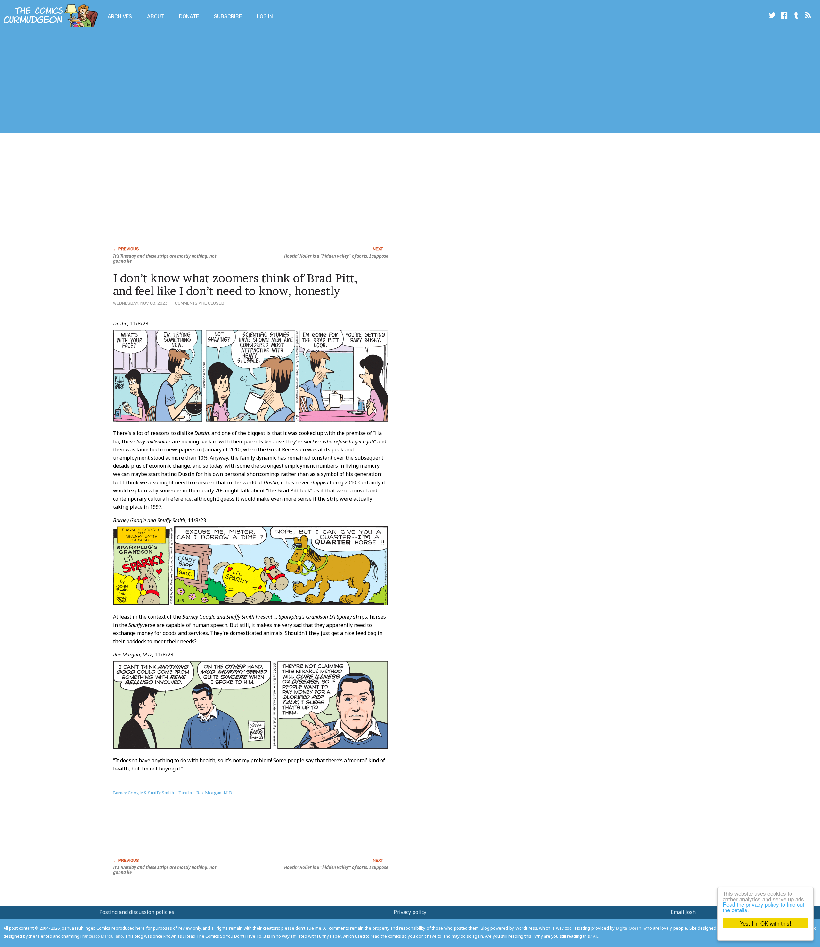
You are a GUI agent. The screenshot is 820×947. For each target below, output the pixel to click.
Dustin (185, 792)
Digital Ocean (629, 928)
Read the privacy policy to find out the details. (763, 907)
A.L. (596, 936)
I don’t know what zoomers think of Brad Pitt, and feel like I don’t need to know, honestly (235, 284)
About (155, 16)
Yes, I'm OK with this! (765, 923)
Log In (265, 16)
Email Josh (683, 912)
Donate (189, 16)
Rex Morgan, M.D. (215, 792)
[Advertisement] (116, 81)
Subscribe (228, 16)
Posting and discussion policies (136, 912)
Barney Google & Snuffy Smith (143, 792)
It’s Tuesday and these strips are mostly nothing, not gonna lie (164, 258)
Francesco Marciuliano (101, 936)
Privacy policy (410, 912)
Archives (120, 16)
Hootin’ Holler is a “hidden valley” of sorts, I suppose (336, 256)
